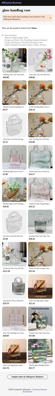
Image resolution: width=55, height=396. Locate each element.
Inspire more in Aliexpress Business (28, 377)
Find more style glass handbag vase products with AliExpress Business (24, 17)
